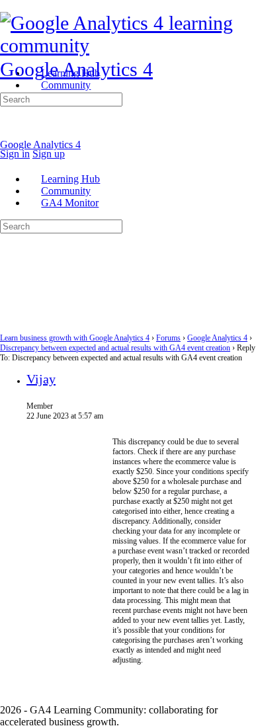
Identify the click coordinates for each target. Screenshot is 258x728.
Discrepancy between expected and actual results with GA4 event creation (115, 347)
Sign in (15, 153)
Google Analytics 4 (76, 69)
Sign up (48, 153)
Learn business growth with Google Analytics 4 (75, 338)
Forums (168, 338)
